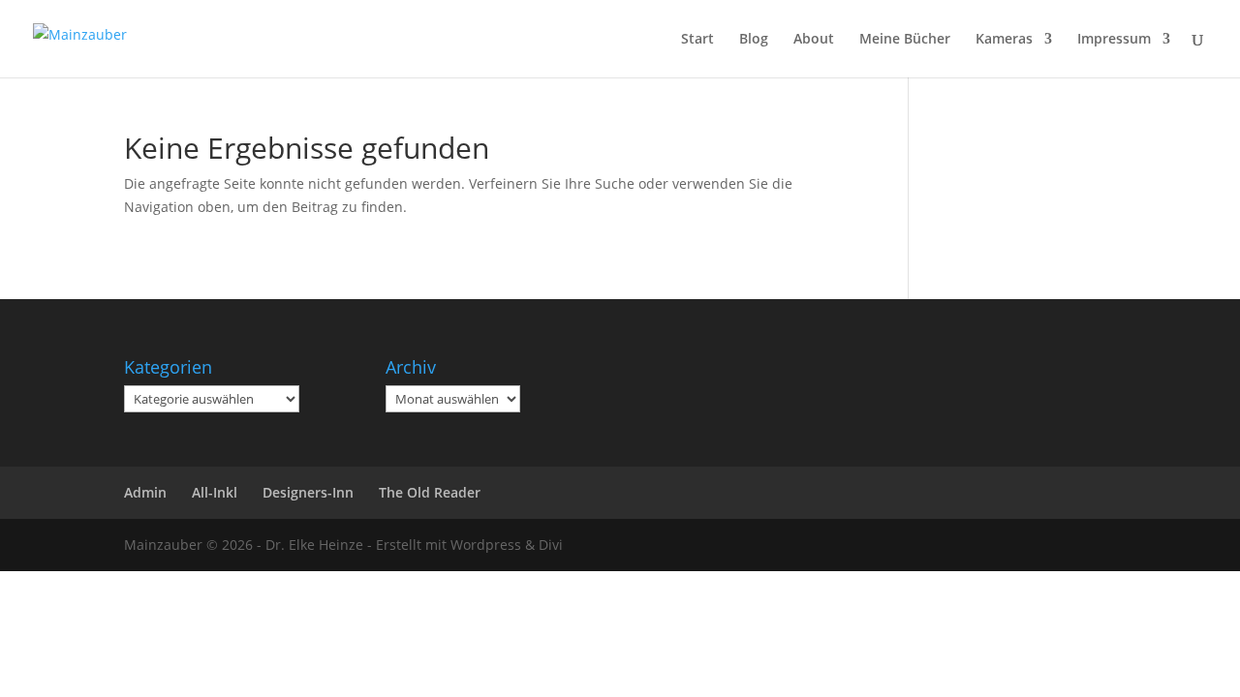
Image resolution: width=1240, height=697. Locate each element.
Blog (753, 39)
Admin (145, 492)
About (813, 39)
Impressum (1114, 39)
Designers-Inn (308, 492)
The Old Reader (429, 492)
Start (697, 39)
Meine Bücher (904, 39)
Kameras (1004, 39)
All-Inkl (214, 492)
